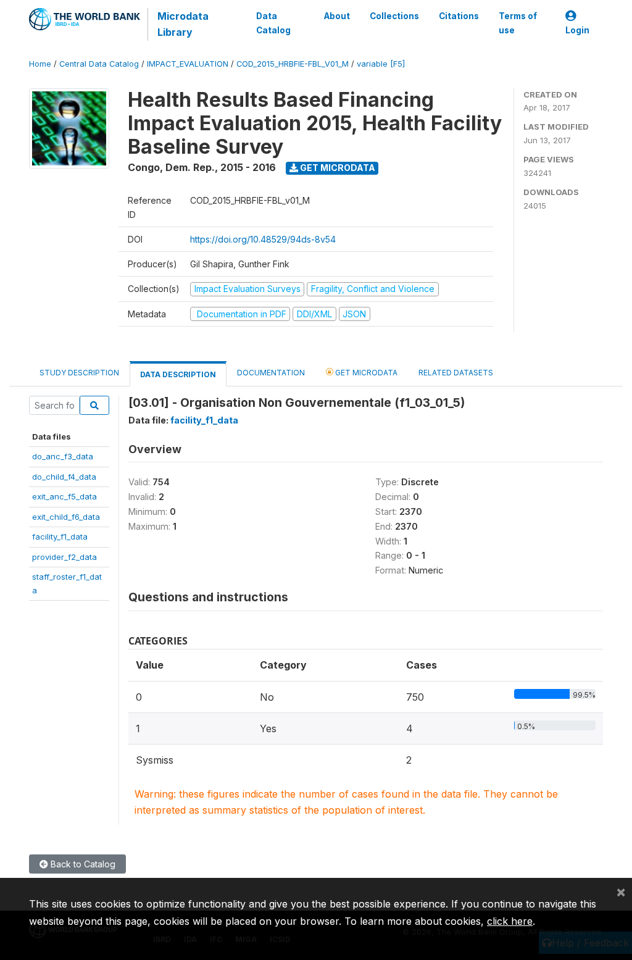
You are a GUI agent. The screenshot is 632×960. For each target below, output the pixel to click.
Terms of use (518, 23)
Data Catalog (273, 23)
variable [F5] (381, 64)
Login (577, 30)
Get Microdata (336, 167)
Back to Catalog (81, 864)
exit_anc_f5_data (64, 496)
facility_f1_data (60, 536)
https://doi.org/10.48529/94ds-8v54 (263, 239)
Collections (394, 16)
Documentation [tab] (271, 372)
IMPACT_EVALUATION (187, 64)
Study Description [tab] (79, 372)
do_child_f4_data (64, 477)
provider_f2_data (64, 557)
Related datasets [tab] (455, 372)
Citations (459, 16)
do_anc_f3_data (62, 456)
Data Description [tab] (178, 374)
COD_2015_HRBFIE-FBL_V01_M (292, 64)
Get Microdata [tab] (365, 372)
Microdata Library (183, 24)
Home (40, 64)
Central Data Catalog (99, 64)
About (337, 16)
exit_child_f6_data (66, 517)
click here (510, 921)
